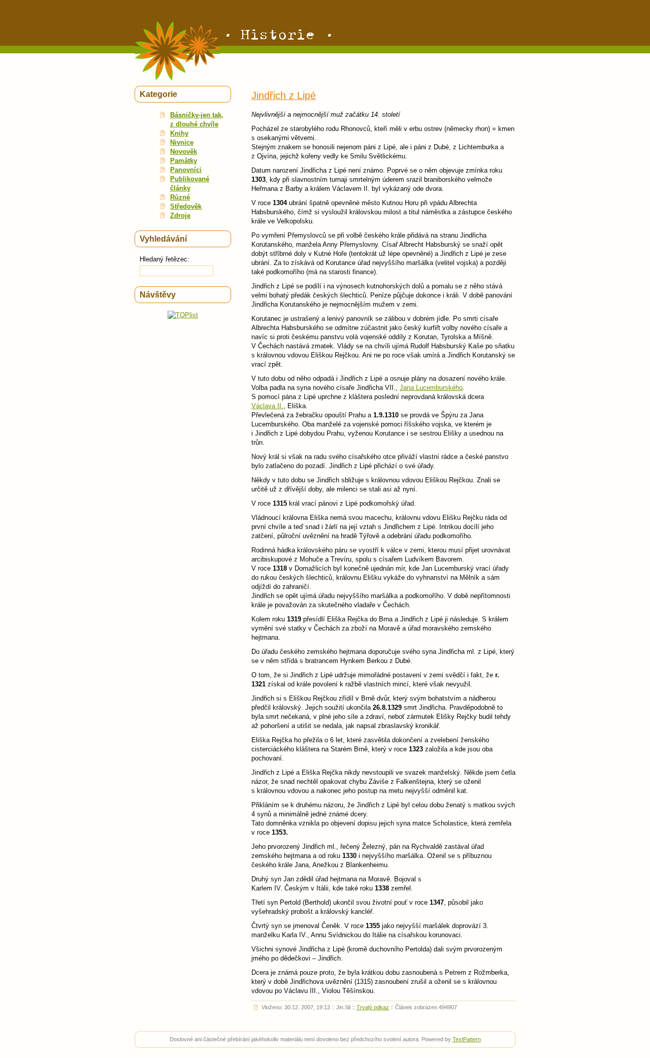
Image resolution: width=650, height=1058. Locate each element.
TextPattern (466, 1039)
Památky (183, 160)
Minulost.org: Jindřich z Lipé (279, 35)
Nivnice (181, 142)
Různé (180, 197)
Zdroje (180, 215)
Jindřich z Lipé (283, 95)
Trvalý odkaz (372, 1007)
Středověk (186, 206)
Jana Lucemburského (431, 387)
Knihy (179, 133)
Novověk (183, 151)
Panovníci (186, 170)
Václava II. (267, 406)
